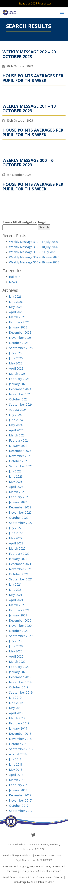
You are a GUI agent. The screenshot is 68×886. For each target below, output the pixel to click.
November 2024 (20, 394)
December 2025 (20, 332)
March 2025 (17, 374)
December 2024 (20, 389)
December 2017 (20, 795)
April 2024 (16, 430)
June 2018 (16, 764)
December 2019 (20, 677)
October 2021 (18, 574)
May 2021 (15, 595)
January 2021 (18, 615)
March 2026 (17, 317)
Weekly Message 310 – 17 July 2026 (33, 242)
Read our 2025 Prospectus (35, 3)
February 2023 (19, 497)
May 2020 (15, 651)
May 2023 (15, 482)
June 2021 (16, 590)
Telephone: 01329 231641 (49, 855)
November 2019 (20, 682)
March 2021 (17, 605)
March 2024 (17, 435)
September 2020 (21, 636)
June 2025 (16, 358)
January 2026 (18, 327)
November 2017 (20, 800)
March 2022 (17, 548)
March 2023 (17, 492)
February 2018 (19, 785)
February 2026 (19, 322)
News (13, 282)
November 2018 (20, 739)
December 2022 (20, 507)
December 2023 (20, 451)
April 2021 (16, 600)
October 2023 (18, 461)
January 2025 (18, 384)
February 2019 (19, 723)
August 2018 (18, 754)
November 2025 (20, 338)
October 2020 (18, 631)
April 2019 (16, 713)
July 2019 (15, 698)
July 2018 (15, 759)
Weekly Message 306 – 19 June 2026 (34, 262)
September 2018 (21, 749)
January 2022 (18, 559)
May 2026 (15, 307)
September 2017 (21, 811)
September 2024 (21, 404)
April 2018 (16, 775)
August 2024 (18, 410)
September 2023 (21, 466)
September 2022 (21, 523)
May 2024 (15, 425)
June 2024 (16, 420)
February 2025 (19, 379)
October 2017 (18, 806)
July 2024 (15, 415)
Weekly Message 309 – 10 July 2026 (33, 247)
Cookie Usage (43, 877)
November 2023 (20, 456)
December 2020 (20, 620)
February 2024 (19, 440)
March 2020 (17, 662)
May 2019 (15, 708)
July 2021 (15, 584)
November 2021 (20, 569)
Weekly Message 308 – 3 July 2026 (32, 252)
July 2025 (15, 353)
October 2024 (18, 399)
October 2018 (18, 744)
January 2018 (18, 790)
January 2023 (18, 502)
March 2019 (17, 718)
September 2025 (21, 348)
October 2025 (18, 343)
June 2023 (16, 476)
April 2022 (16, 543)
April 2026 (16, 312)
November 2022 (20, 512)
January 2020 (18, 672)
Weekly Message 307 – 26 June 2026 (34, 257)
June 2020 (16, 646)
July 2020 (15, 641)
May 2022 (15, 538)
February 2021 (19, 610)
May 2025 (15, 363)
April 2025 (16, 368)
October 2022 (18, 518)
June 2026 (16, 302)
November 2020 (20, 626)
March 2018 (17, 780)
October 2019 (18, 687)
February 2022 (19, 554)
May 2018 (15, 770)
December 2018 (20, 734)
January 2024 (18, 446)
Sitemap (58, 877)
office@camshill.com (21, 855)
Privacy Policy (26, 877)
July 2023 (15, 471)
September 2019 (21, 692)
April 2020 (16, 656)
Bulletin (14, 277)
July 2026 (15, 296)
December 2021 (20, 564)
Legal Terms (10, 877)
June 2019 (16, 703)
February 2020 (19, 667)
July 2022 (15, 528)
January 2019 (18, 728)
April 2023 (16, 487)
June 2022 (16, 533)
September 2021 (21, 579)
